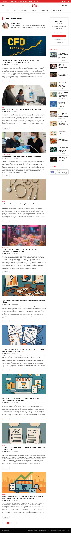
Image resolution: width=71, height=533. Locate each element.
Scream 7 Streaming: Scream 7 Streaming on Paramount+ (63, 75)
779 (18, 523)
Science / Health (57, 10)
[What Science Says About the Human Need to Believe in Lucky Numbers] (53, 149)
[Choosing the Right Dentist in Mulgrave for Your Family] (24, 142)
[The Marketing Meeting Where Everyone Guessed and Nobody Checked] (24, 285)
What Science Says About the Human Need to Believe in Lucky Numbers (63, 149)
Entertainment (44, 10)
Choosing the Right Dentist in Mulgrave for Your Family (21, 157)
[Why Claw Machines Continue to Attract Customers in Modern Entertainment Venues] (24, 235)
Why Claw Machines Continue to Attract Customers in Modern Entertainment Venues (21, 250)
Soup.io (4, 14)
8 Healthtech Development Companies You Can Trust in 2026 (63, 104)
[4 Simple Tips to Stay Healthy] (53, 133)
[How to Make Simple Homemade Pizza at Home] (53, 141)
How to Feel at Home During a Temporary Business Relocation (63, 84)
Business (34, 10)
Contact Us (5, 1)
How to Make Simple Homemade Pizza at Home (63, 141)
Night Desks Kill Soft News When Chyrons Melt (62, 159)
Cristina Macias (15, 23)
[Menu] (3, 5)
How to (4, 107)
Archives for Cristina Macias (12, 14)
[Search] (68, 1)
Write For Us (10, 1)
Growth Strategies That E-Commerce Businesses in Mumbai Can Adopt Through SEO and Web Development (22, 497)
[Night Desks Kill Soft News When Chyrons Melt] (53, 159)
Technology (24, 10)
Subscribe (65, 5)
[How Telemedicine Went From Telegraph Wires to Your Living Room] (53, 94)
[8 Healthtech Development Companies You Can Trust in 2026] (53, 104)
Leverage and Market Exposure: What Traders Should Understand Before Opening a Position (20, 61)
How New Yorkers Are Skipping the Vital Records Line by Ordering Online (63, 124)
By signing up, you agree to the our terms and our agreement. (59, 41)
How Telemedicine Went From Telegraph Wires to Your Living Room (63, 94)
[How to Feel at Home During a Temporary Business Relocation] (53, 84)
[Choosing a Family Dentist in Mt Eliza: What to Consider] (24, 95)
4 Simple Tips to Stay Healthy (62, 132)
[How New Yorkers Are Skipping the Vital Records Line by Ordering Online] (53, 123)
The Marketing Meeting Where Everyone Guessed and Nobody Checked (24, 301)
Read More (6, 81)
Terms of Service (28, 1)
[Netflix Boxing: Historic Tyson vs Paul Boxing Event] (53, 66)
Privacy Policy (36, 1)
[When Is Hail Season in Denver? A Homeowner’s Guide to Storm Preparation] (53, 55)
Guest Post (16, 1)
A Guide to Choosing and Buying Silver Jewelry (18, 204)
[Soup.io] (35, 6)
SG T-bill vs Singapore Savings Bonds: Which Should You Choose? (63, 114)
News (15, 10)
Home (7, 10)
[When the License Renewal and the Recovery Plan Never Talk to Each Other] (24, 433)
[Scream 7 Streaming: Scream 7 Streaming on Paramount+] (53, 74)
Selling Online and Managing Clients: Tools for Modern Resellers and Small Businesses (21, 399)
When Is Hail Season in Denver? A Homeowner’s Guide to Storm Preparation (63, 56)
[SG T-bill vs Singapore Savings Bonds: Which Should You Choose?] (53, 114)
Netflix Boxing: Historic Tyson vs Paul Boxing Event (63, 66)
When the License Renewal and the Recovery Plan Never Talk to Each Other (24, 448)
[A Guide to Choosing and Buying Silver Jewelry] (24, 189)
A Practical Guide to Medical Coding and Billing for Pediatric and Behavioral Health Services (23, 350)
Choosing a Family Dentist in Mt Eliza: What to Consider (21, 109)
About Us (22, 1)
